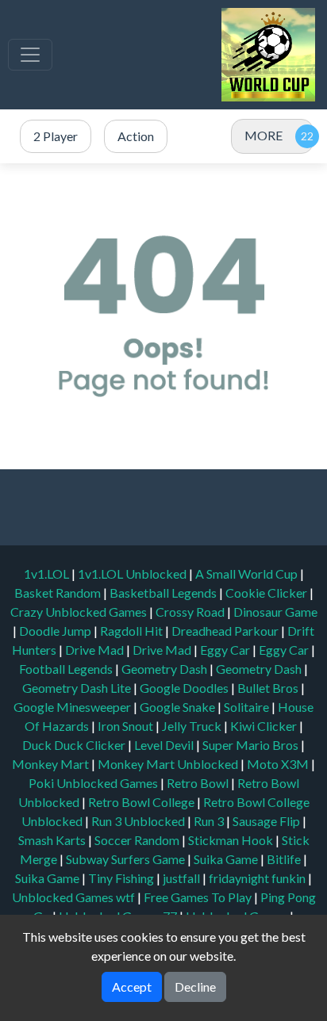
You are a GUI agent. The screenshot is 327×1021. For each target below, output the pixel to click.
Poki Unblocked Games (94, 782)
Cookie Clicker (267, 592)
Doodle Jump (56, 630)
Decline (195, 986)
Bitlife (285, 858)
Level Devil (165, 744)
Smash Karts (53, 839)
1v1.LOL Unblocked (133, 573)
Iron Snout (127, 725)
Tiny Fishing (122, 877)
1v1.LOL (47, 573)
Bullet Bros (269, 687)
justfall (182, 877)
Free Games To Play (199, 896)
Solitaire (247, 706)
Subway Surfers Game (126, 858)
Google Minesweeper (73, 706)
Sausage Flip (267, 820)
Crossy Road (191, 611)
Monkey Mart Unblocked (169, 763)
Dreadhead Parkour (226, 630)
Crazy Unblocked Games (79, 611)
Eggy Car (226, 649)
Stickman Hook (231, 839)
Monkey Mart (51, 763)
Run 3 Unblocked (139, 820)
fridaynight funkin (258, 877)
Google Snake (178, 706)
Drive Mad (95, 649)
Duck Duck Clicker (75, 744)
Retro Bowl (199, 782)
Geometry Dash (165, 668)
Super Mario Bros (251, 744)
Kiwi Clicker (264, 725)
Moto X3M (279, 763)
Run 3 (210, 820)
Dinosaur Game (275, 611)
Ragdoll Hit (132, 630)
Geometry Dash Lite (77, 687)
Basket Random (58, 592)
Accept (132, 986)
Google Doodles (185, 687)
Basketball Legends (164, 592)
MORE (263, 135)
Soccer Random (138, 839)
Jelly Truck (193, 725)
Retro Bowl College (142, 801)
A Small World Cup (247, 573)
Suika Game (227, 858)
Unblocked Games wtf (74, 896)
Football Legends (67, 668)
